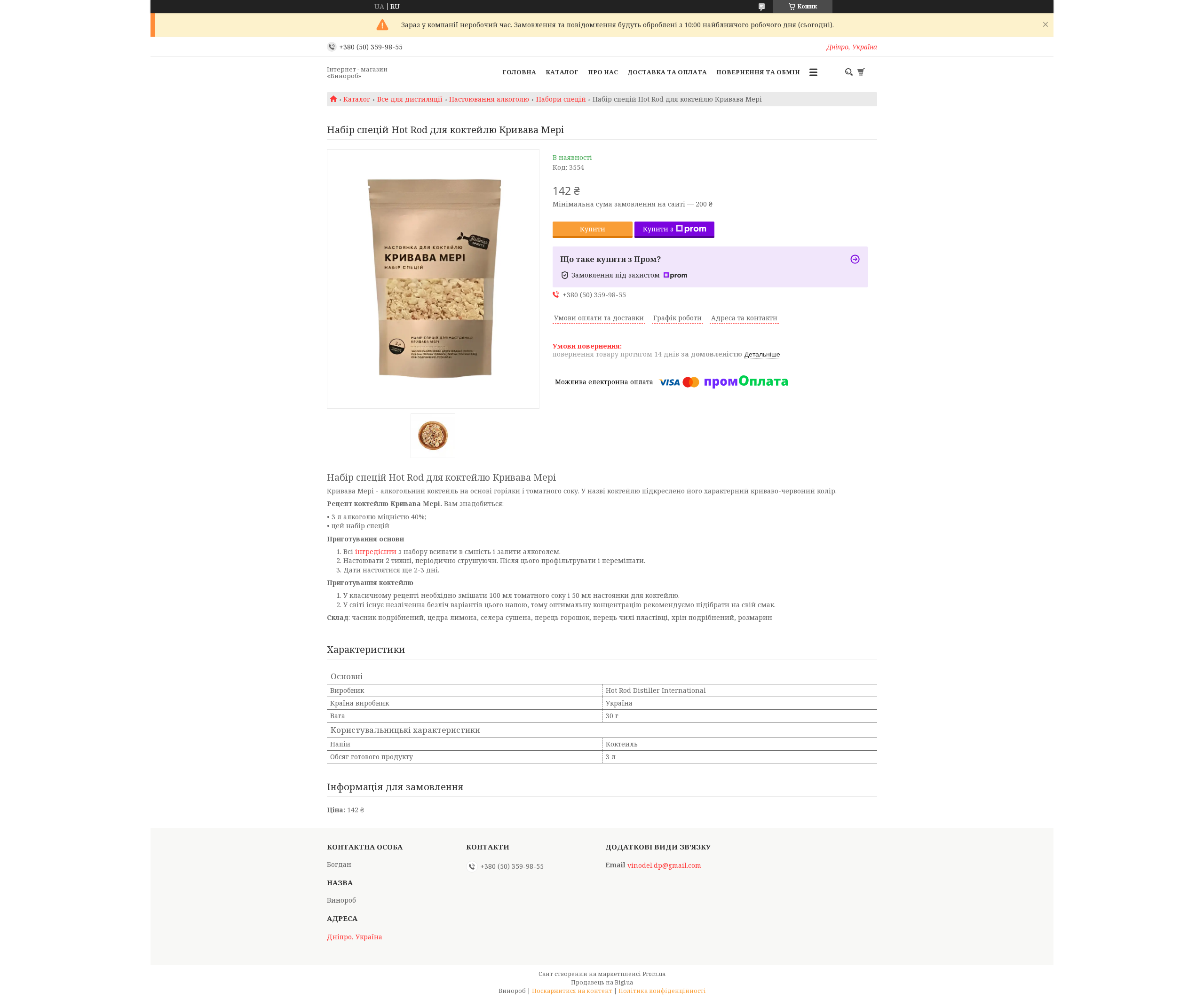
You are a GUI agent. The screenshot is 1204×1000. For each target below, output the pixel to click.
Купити (592, 228)
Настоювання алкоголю (489, 99)
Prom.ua (653, 974)
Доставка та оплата (667, 72)
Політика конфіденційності (662, 991)
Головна (519, 72)
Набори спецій (561, 99)
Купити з (658, 228)
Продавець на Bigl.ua (602, 982)
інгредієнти (375, 551)
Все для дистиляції (410, 99)
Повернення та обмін (758, 72)
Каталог (562, 72)
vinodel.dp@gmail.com (664, 865)
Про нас (603, 72)
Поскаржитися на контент (572, 991)
